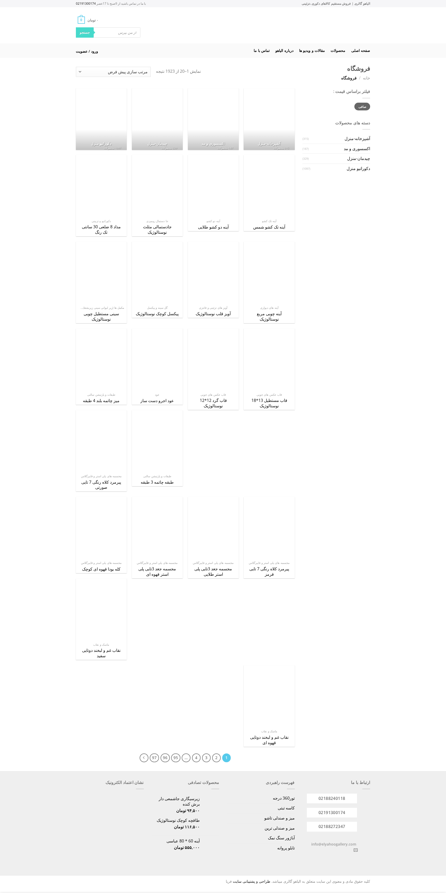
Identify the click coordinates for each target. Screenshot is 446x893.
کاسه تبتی (286, 808)
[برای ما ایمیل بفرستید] (356, 850)
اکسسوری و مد (357, 148)
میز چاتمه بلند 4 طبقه (101, 400)
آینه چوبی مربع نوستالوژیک (269, 316)
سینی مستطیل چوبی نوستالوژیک (101, 316)
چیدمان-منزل (358, 158)
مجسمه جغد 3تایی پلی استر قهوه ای (157, 571)
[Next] (144, 757)
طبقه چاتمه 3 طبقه (157, 482)
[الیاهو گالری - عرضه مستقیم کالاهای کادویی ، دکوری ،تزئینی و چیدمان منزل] (229, 25)
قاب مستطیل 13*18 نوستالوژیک (269, 403)
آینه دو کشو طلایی (213, 227)
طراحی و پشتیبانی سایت (251, 881)
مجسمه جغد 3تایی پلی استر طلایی (213, 571)
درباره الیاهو (284, 50)
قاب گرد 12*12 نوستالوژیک (213, 403)
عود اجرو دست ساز (157, 400)
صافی (362, 106)
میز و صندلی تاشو (279, 818)
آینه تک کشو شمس (269, 227)
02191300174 (86, 3)
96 (165, 757)
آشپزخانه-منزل (357, 138)
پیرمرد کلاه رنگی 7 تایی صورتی (101, 485)
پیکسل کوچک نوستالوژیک (157, 313)
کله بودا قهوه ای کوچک (101, 569)
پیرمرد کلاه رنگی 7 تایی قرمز (269, 571)
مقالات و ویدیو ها (312, 50)
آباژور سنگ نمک (281, 838)
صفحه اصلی (360, 50)
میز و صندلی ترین (280, 828)
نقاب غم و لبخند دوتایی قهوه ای (269, 740)
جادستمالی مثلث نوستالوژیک (157, 229)
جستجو (85, 32)
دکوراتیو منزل (358, 168)
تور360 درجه (284, 798)
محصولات (338, 50)
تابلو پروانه (286, 848)
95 (175, 757)
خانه (366, 78)
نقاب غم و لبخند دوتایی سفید (101, 653)
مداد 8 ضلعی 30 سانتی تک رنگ (101, 229)
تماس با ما (262, 50)
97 (154, 757)
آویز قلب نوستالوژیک (213, 313)
